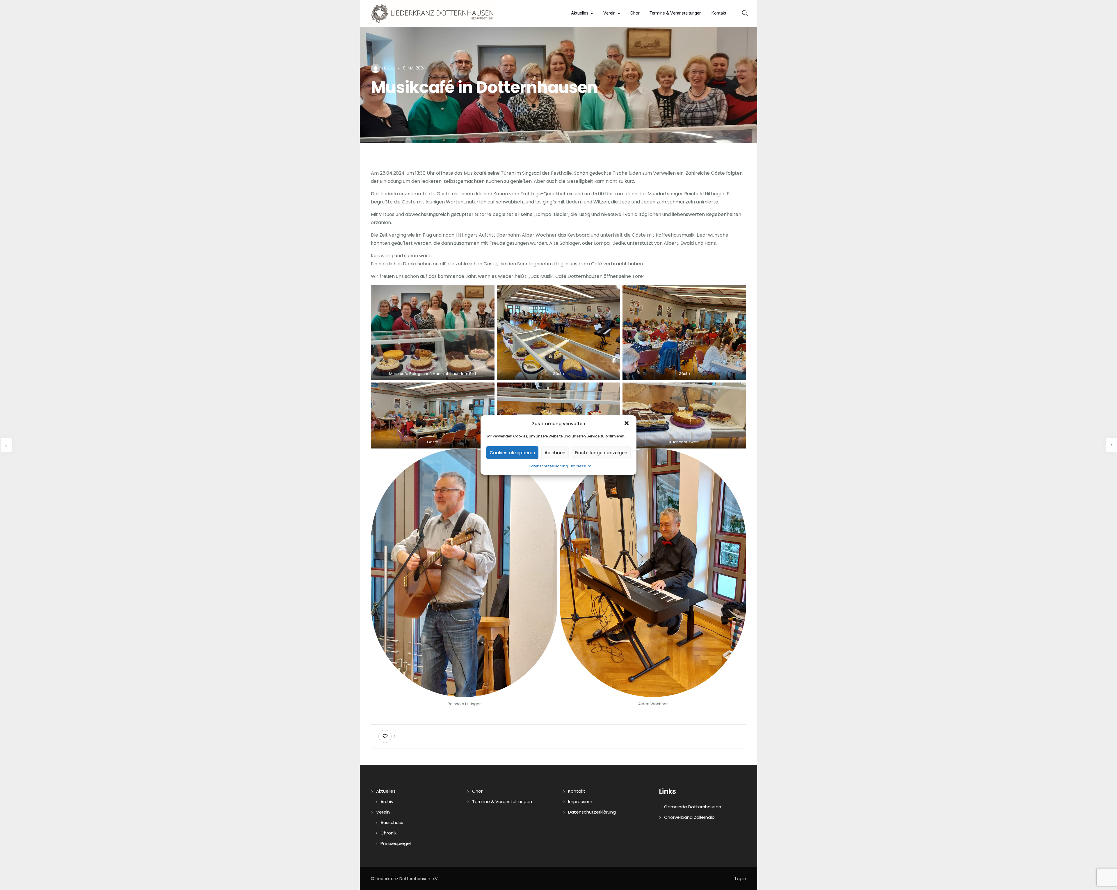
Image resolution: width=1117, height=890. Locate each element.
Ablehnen (555, 453)
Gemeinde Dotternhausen (692, 807)
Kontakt (719, 13)
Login (740, 878)
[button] (627, 423)
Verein (609, 13)
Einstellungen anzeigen (601, 453)
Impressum (581, 466)
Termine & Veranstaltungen (676, 13)
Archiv (386, 801)
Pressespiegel (395, 843)
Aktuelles (579, 13)
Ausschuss (391, 822)
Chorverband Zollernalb (689, 817)
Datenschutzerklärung (548, 466)
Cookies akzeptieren (512, 453)
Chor (635, 13)
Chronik (388, 833)
